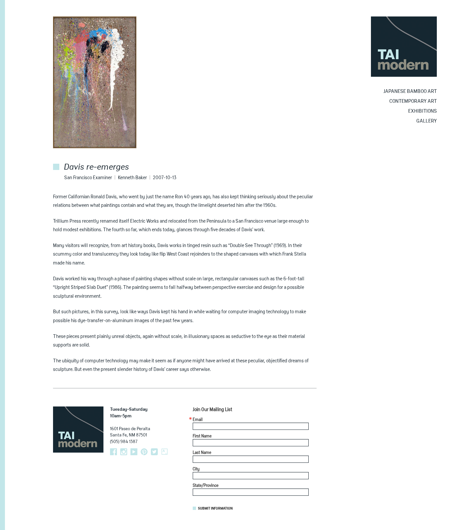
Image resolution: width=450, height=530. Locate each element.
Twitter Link (154, 451)
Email (198, 420)
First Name (202, 436)
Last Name (202, 453)
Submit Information (215, 508)
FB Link (113, 451)
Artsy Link (164, 451)
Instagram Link (123, 451)
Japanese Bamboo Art (410, 91)
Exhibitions (422, 111)
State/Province (205, 486)
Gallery (426, 121)
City (196, 469)
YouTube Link (133, 451)
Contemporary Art (413, 101)
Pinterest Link (144, 451)
